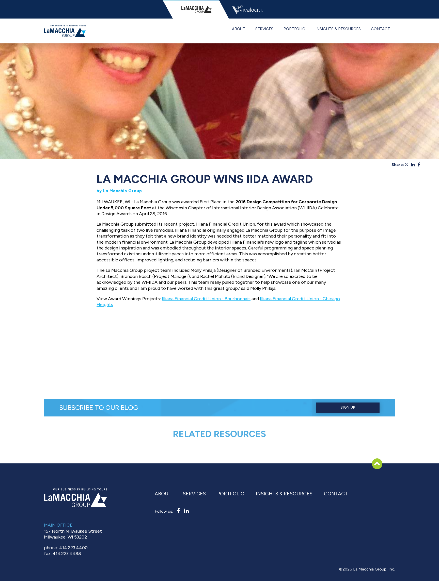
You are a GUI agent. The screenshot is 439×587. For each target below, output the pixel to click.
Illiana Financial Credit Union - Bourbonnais (206, 298)
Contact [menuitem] (380, 29)
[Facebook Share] (419, 164)
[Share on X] (407, 164)
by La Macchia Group (119, 190)
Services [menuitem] (264, 29)
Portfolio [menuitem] (294, 29)
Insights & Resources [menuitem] (338, 29)
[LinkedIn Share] (413, 164)
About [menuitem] (238, 29)
